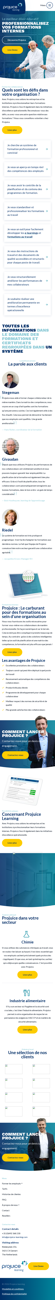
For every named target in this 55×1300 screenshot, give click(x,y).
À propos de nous (10, 1205)
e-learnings (31, 232)
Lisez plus (12, 130)
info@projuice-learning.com (15, 1237)
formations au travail (19, 236)
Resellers (6, 1215)
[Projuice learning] (13, 5)
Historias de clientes (11, 1194)
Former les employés (11, 1183)
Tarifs (4, 1188)
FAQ (4, 1199)
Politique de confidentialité (14, 1293)
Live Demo (12, 50)
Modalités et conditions (13, 1289)
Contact (5, 1210)
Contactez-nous (15, 755)
